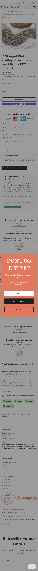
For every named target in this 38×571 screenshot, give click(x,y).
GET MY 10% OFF (19, 301)
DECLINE (19, 309)
